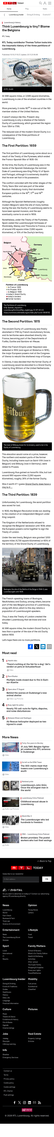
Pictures (32, 1009)
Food (30, 934)
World (5, 913)
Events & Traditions (10, 987)
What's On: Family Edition (37, 953)
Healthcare (7, 992)
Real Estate (34, 1034)
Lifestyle (33, 930)
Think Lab (6, 921)
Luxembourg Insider (16, 15)
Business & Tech (9, 918)
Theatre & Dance (9, 1017)
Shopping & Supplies (35, 968)
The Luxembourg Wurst (11, 937)
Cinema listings (8, 1028)
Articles (31, 1041)
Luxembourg (7, 910)
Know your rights (34, 970)
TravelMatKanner (34, 973)
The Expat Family (34, 965)
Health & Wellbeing (35, 956)
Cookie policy (9, 1083)
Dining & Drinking (33, 15)
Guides (5, 989)
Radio (45, 9)
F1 (3, 956)
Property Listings (34, 1038)
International (7, 953)
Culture (7, 1009)
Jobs (5, 1034)
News (6, 905)
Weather (6, 1055)
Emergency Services (10, 1057)
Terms (6, 1075)
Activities (31, 959)
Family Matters (36, 946)
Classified (32, 989)
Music (5, 1014)
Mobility (32, 979)
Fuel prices (32, 984)
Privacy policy (9, 1079)
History (5, 995)
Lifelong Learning (9, 1044)
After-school (33, 962)
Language (6, 1001)
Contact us (8, 1071)
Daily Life (6, 998)
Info (5, 1050)
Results (5, 959)
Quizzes (6, 940)
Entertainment (11, 930)
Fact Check (7, 916)
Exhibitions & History (10, 1019)
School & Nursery (34, 951)
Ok (46, 879)
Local (5, 951)
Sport (6, 946)
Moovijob (6, 1041)
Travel (30, 937)
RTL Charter (8, 1091)
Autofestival (32, 987)
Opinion (32, 905)
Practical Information (11, 1003)
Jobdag (5, 1038)
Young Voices (33, 910)
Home (9, 9)
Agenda (5, 1025)
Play (27, 9)
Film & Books (7, 1022)
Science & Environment (11, 924)
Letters (31, 913)
